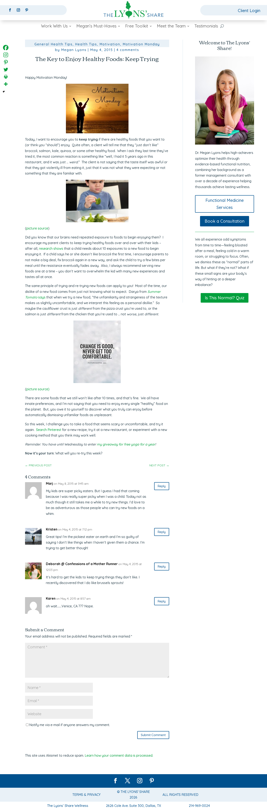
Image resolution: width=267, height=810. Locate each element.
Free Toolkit (136, 27)
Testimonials (206, 27)
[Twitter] (5, 69)
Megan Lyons (74, 50)
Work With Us (54, 27)
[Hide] (3, 91)
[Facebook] (5, 47)
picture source (37, 228)
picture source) (37, 389)
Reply (162, 486)
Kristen (51, 529)
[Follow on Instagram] (18, 10)
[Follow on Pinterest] (26, 10)
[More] (5, 84)
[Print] (5, 76)
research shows (51, 248)
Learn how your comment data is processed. (119, 755)
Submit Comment (153, 735)
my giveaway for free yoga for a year (126, 444)
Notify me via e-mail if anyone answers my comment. (69, 725)
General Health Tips (53, 44)
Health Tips (86, 44)
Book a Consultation (224, 221)
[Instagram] (5, 55)
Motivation (109, 44)
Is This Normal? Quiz (224, 297)
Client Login (249, 10)
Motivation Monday (141, 44)
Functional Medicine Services (224, 204)
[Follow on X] (127, 781)
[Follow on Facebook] (10, 10)
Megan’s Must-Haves (96, 27)
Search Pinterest (48, 430)
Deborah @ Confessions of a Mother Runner (82, 564)
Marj (49, 483)
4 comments (127, 50)
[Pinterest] (5, 62)
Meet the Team (171, 27)
